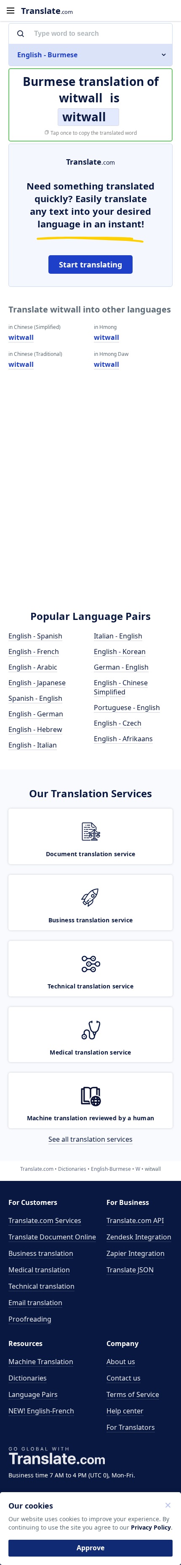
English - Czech (117, 723)
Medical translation (39, 1269)
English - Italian (32, 745)
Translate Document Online (52, 1237)
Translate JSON (130, 1269)
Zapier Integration (135, 1253)
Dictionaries (27, 1378)
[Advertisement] (90, 501)
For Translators (130, 1427)
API (135, 1220)
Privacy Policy (151, 1527)
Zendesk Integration (138, 1237)
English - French (33, 651)
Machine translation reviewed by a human (90, 1118)
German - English (121, 667)
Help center (125, 1410)
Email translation (35, 1302)
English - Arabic (32, 667)
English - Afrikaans (123, 738)
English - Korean (120, 651)
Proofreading (29, 1319)
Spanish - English (35, 698)
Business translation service (90, 920)
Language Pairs (33, 1394)
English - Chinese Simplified (121, 687)
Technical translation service (90, 986)
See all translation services (90, 1139)
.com (47, 10)
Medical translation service (90, 1052)
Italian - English (118, 636)
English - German (35, 713)
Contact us (123, 1378)
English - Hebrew (35, 729)
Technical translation (41, 1286)
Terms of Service (132, 1394)
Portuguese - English (127, 707)
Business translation (40, 1253)
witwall (21, 337)
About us (120, 1361)
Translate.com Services (44, 1220)
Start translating (90, 264)
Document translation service (90, 854)
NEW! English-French (41, 1410)
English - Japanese (37, 682)
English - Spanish (35, 636)
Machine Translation (40, 1361)
